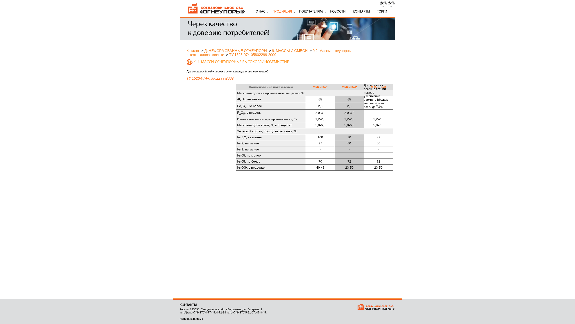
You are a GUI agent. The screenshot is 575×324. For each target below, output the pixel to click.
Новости (338, 11)
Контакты (361, 11)
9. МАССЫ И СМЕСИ (290, 51)
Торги (382, 11)
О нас (260, 11)
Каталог (192, 51)
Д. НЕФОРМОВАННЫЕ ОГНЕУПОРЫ (235, 51)
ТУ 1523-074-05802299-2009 (252, 55)
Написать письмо (191, 318)
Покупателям (311, 11)
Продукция (282, 11)
